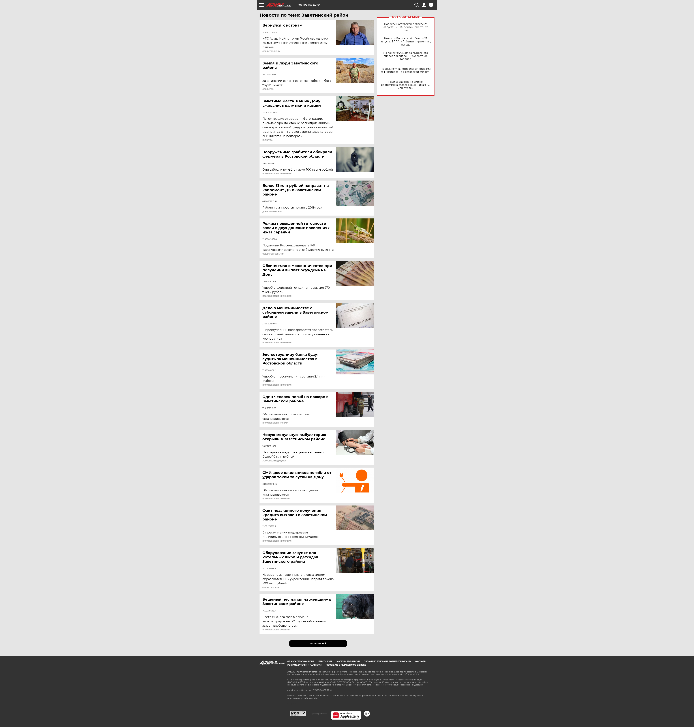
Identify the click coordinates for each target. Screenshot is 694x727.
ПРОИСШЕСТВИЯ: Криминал (277, 174)
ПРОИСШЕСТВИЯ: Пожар (275, 423)
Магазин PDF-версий (348, 661)
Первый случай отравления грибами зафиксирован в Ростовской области (406, 70)
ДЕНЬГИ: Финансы (272, 212)
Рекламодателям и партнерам (304, 665)
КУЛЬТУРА (267, 140)
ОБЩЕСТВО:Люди (271, 51)
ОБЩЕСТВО (267, 89)
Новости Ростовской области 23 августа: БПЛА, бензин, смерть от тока (406, 27)
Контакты (420, 661)
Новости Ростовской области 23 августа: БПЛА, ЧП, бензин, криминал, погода (405, 41)
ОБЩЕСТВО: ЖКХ (270, 588)
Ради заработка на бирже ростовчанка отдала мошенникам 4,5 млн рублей (405, 85)
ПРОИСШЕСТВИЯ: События (276, 499)
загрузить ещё (318, 643)
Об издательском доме (300, 661)
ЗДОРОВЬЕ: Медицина (274, 461)
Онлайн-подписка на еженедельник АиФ (387, 661)
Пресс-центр (325, 661)
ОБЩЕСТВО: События (273, 254)
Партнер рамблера (318, 714)
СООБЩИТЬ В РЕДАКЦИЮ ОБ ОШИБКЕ (346, 665)
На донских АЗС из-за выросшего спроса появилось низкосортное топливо (405, 56)
